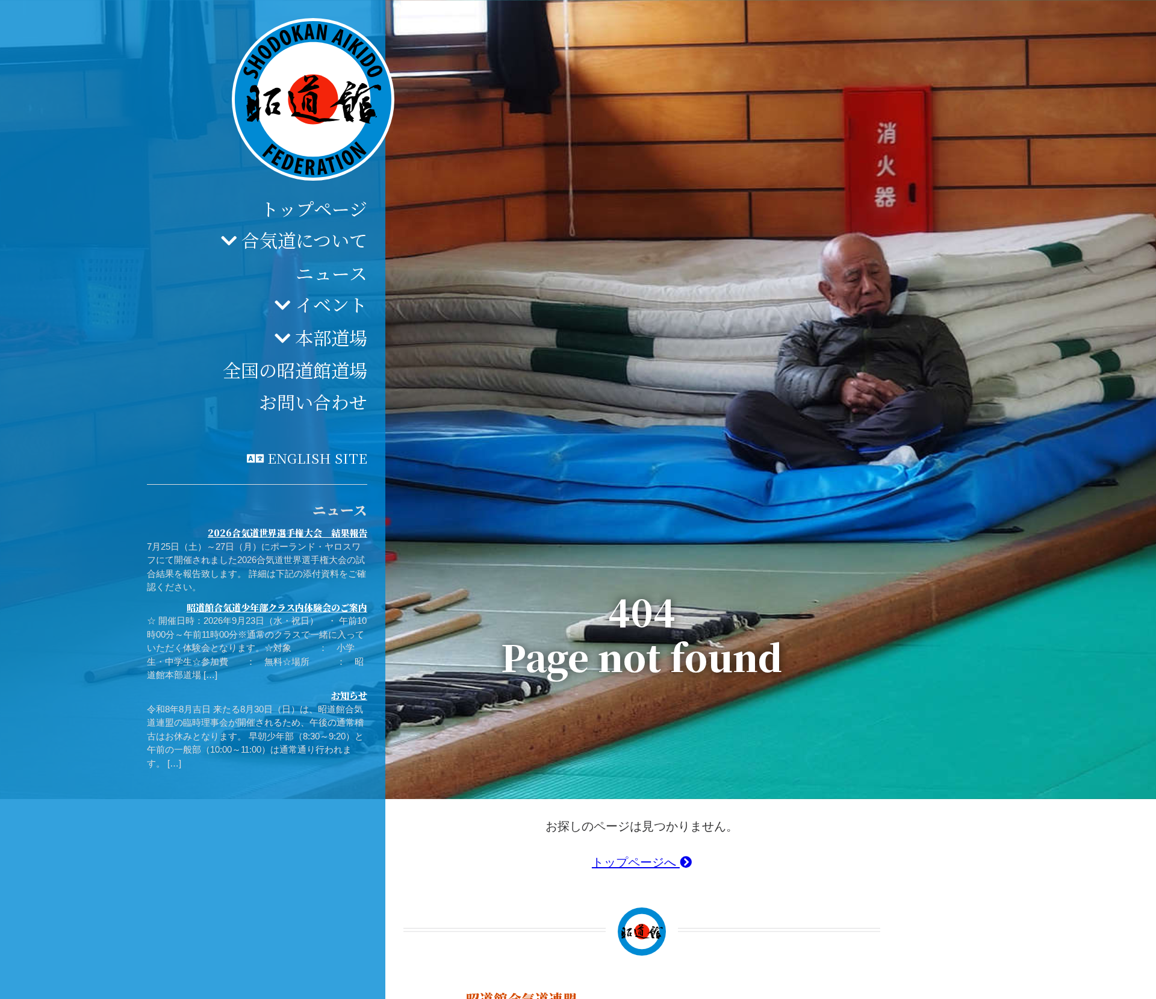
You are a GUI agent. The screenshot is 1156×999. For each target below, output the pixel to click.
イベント (331, 304)
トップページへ (636, 862)
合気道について (304, 239)
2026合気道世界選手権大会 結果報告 (287, 532)
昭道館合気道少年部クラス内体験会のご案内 (277, 607)
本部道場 (331, 337)
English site (317, 457)
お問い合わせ (313, 401)
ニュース (331, 273)
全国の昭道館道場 (295, 369)
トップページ (314, 208)
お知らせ (349, 695)
